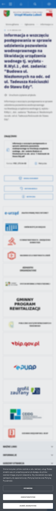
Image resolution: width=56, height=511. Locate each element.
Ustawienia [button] (28, 488)
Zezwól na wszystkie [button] (28, 506)
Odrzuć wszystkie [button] (28, 497)
